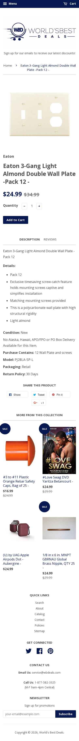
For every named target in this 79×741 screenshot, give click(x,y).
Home (7, 65)
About (39, 608)
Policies (39, 625)
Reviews (50, 239)
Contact (39, 620)
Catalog (40, 614)
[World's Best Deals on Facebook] (39, 650)
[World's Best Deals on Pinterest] (50, 650)
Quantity (10, 205)
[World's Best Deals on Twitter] (29, 650)
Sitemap (39, 631)
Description (29, 239)
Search (39, 603)
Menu (12, 3)
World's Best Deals (51, 732)
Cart (72, 3)
